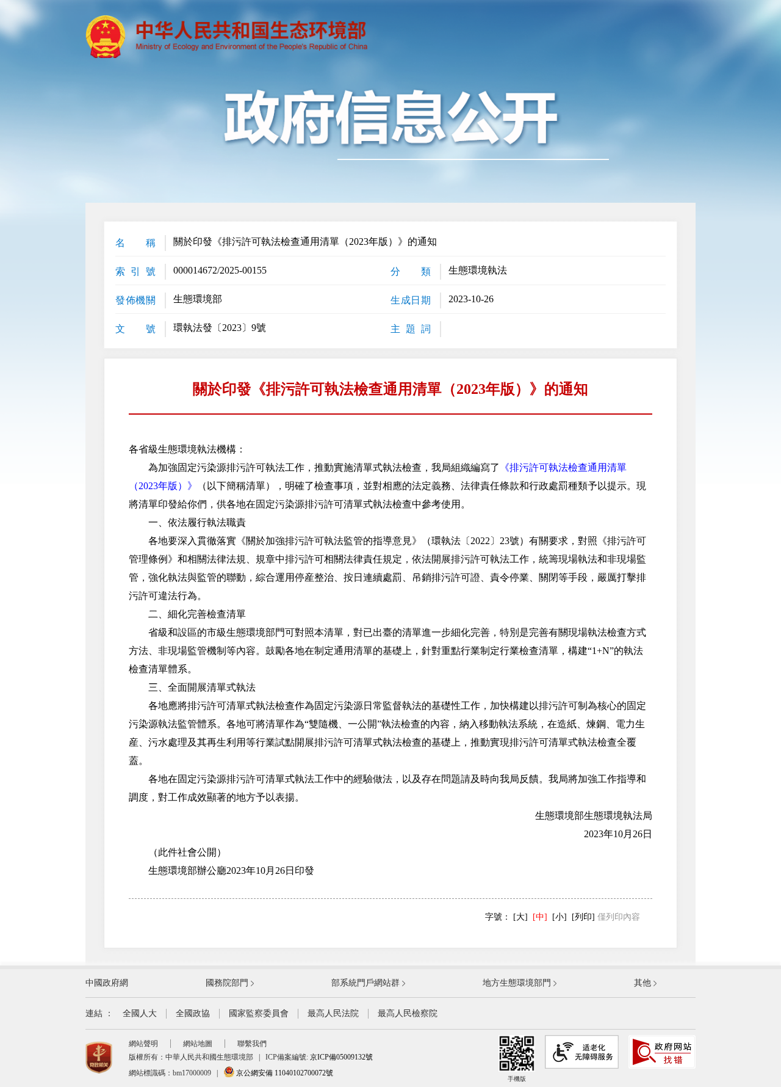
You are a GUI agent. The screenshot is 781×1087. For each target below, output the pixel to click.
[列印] (583, 917)
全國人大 (140, 1013)
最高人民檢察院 (407, 1013)
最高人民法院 (333, 1013)
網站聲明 (143, 1043)
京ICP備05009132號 (341, 1057)
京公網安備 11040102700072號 (283, 1073)
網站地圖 (197, 1043)
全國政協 (193, 1013)
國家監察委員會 (259, 1013)
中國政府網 (106, 982)
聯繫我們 (252, 1043)
